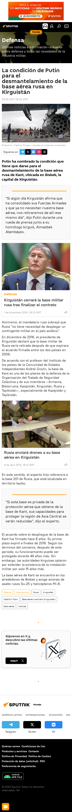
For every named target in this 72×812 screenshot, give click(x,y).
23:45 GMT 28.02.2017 (15, 99)
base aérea (9, 606)
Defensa (10, 294)
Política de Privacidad (14, 756)
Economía (55, 714)
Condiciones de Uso (33, 746)
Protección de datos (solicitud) (20, 761)
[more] (66, 312)
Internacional (22, 592)
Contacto (33, 751)
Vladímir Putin (11, 599)
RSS (42, 761)
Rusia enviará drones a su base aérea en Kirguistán (32, 455)
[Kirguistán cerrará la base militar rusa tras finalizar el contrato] (36, 266)
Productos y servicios (14, 751)
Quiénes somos (11, 746)
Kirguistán (48, 592)
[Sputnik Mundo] (11, 27)
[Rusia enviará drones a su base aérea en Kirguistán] (36, 424)
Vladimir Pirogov (22, 145)
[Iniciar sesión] (51, 26)
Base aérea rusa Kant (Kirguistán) (39, 599)
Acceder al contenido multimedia (49, 145)
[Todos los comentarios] (5, 806)
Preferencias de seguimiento (19, 766)
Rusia (36, 592)
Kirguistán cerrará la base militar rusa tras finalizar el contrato (33, 302)
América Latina (12, 714)
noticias (22, 606)
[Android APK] (13, 776)
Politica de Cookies (39, 756)
